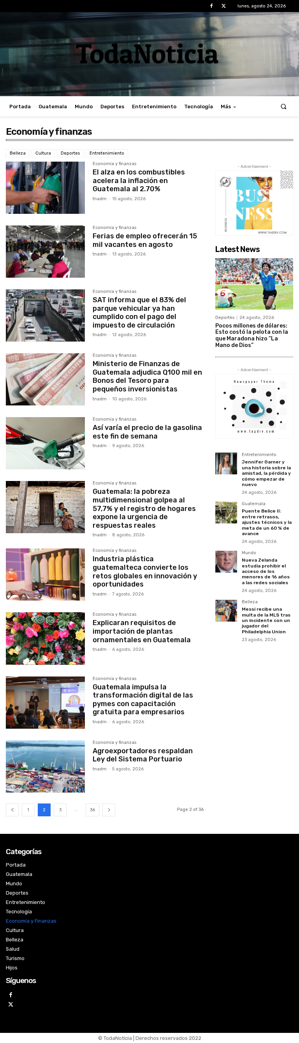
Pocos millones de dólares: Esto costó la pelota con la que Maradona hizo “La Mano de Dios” (251, 335)
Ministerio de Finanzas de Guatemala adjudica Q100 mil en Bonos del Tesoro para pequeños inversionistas (147, 376)
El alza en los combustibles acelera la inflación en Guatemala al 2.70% (139, 180)
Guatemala (254, 504)
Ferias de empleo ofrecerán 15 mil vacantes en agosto (145, 240)
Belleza (18, 153)
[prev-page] (12, 809)
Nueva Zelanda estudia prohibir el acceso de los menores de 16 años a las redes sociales (266, 571)
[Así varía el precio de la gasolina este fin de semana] (45, 443)
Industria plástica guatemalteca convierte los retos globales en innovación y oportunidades (145, 571)
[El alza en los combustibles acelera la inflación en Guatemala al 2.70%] (45, 188)
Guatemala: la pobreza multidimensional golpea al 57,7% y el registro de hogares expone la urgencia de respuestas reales (144, 508)
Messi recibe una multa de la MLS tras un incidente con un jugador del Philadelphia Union (266, 620)
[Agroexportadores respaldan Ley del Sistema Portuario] (45, 766)
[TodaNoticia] (149, 53)
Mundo (249, 553)
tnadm (100, 198)
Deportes (70, 153)
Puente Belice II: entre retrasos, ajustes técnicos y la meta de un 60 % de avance (267, 522)
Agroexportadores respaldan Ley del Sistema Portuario (143, 755)
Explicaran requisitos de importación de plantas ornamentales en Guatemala (142, 631)
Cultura (43, 153)
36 (92, 809)
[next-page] (108, 809)
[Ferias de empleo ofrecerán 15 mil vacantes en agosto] (45, 252)
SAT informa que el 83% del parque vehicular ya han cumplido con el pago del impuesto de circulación (139, 312)
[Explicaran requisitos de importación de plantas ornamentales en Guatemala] (45, 638)
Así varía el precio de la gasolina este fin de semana (147, 431)
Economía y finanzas (114, 164)
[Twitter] (224, 6)
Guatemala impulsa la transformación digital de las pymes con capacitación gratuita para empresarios (143, 700)
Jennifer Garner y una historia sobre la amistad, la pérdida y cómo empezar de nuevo (266, 473)
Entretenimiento (107, 153)
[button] (284, 106)
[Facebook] (212, 6)
